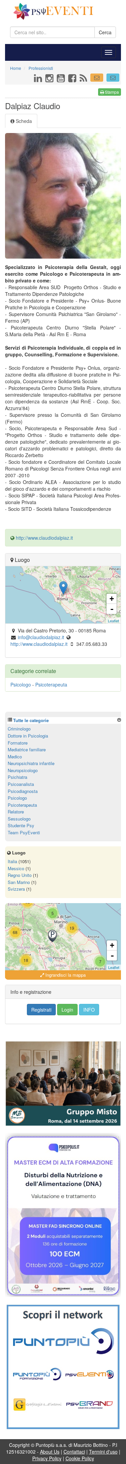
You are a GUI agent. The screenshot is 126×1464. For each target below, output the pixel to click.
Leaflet (113, 620)
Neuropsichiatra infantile (31, 763)
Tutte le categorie (31, 720)
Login (67, 1009)
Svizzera (16, 889)
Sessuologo (19, 818)
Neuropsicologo (23, 770)
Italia (12, 861)
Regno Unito (20, 875)
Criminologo (19, 728)
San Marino (19, 882)
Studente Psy (21, 825)
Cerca (105, 32)
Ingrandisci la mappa (65, 975)
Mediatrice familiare (27, 749)
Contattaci (74, 1451)
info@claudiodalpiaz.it (41, 637)
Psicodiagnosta (23, 791)
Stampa (111, 92)
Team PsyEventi (24, 832)
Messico (16, 868)
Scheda (23, 121)
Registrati (41, 1009)
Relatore (16, 811)
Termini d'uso (103, 1451)
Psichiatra (17, 777)
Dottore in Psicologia (28, 736)
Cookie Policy (80, 1458)
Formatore (18, 743)
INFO (89, 1009)
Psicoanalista (21, 784)
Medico (15, 756)
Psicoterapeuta (51, 684)
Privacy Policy (46, 1458)
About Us (49, 1451)
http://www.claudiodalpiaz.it (44, 537)
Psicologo (20, 684)
